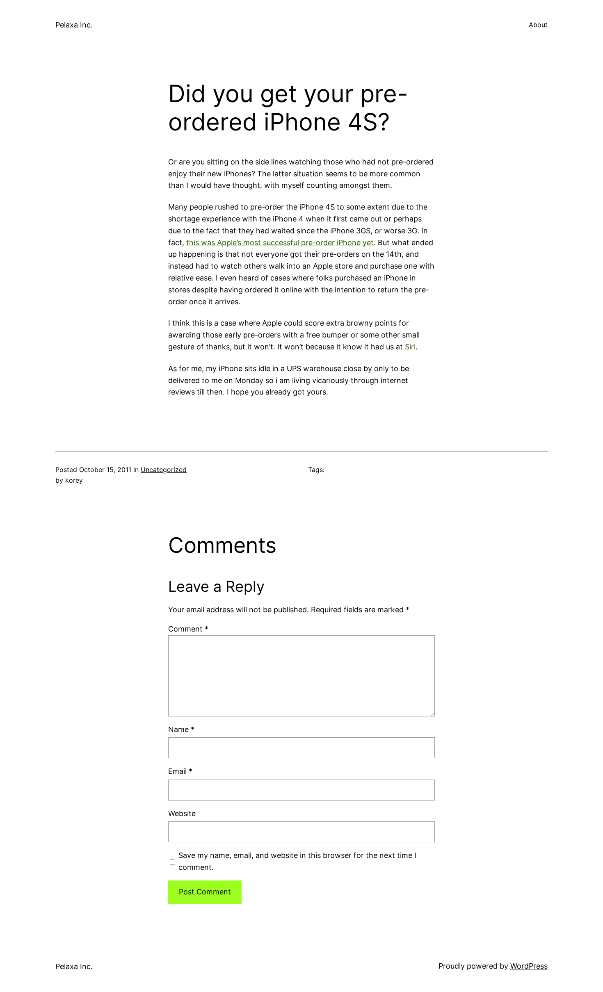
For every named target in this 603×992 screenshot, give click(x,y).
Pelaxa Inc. (74, 25)
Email (180, 771)
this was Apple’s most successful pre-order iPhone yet (280, 242)
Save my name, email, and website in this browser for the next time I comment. (297, 861)
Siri (410, 346)
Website (182, 813)
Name (181, 729)
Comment (188, 629)
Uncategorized (164, 469)
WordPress (529, 966)
